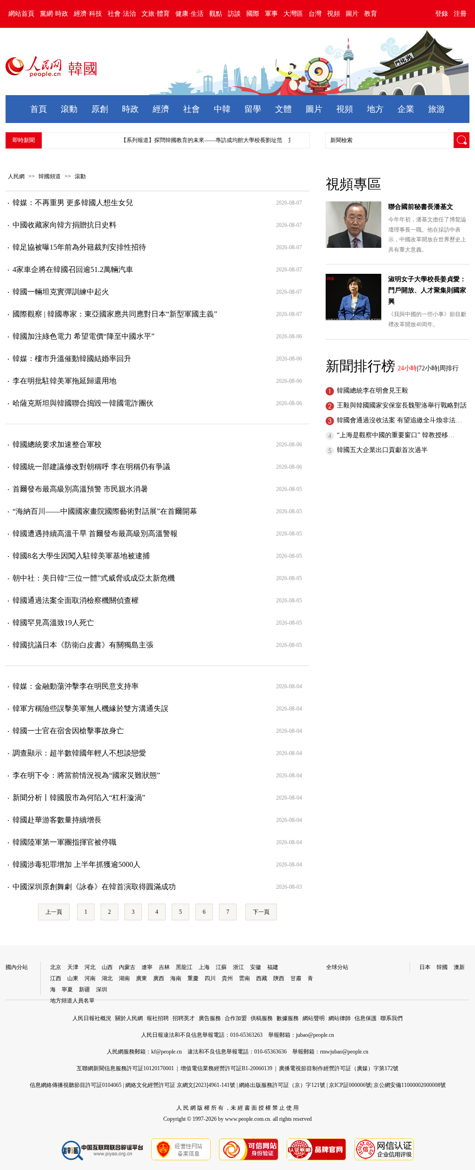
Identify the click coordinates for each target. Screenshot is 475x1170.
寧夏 (67, 989)
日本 (424, 967)
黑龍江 (184, 967)
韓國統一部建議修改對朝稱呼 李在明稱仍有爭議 (91, 467)
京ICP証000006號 (350, 1085)
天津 (72, 967)
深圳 (101, 989)
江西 (55, 978)
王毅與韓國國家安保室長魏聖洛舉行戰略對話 (402, 405)
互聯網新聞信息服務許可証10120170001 (125, 1068)
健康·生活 (189, 13)
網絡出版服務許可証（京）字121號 (282, 1085)
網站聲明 (313, 1018)
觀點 (215, 13)
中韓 (222, 109)
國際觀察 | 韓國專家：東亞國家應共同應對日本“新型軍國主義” (115, 314)
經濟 (161, 109)
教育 (370, 13)
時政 (130, 109)
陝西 (278, 978)
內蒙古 (127, 967)
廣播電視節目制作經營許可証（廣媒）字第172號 (338, 1068)
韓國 (442, 967)
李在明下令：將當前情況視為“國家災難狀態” (86, 775)
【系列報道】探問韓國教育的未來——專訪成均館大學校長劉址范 (194, 140)
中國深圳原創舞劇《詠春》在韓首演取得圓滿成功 (94, 887)
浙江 (238, 967)
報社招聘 (158, 1018)
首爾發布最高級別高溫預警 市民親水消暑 (80, 489)
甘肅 (296, 978)
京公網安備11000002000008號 (409, 1085)
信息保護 (365, 1018)
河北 (90, 967)
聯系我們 (391, 1018)
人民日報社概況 (91, 1018)
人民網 (16, 176)
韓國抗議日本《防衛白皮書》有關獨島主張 (83, 645)
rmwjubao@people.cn (344, 1051)
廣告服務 (210, 1018)
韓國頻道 (50, 176)
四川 (210, 978)
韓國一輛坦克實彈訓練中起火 (61, 292)
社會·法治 (122, 13)
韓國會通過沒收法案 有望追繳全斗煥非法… (399, 420)
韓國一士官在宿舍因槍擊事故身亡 (68, 731)
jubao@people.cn (315, 1035)
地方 (375, 109)
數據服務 (287, 1018)
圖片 (352, 13)
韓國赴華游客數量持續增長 (57, 820)
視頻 (333, 13)
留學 (252, 109)
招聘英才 (184, 1018)
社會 (191, 109)
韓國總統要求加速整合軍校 (57, 444)
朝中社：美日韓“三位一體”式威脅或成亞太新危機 (94, 578)
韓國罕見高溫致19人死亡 (53, 623)
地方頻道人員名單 (72, 1000)
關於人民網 (129, 1018)
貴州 (227, 978)
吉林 (164, 967)
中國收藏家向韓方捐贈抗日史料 (64, 225)
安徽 (255, 967)
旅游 (436, 109)
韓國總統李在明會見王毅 (372, 390)
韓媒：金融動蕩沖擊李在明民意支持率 (76, 686)
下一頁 (261, 912)
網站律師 (339, 1018)
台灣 (314, 13)
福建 (272, 967)
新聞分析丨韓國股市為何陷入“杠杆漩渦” (79, 798)
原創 (99, 109)
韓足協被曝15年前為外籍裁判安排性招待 (79, 247)
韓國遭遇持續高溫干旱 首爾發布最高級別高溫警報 (95, 533)
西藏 (261, 978)
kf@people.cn (166, 1051)
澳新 (459, 967)
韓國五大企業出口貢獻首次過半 (382, 449)
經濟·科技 (88, 13)
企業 (406, 109)
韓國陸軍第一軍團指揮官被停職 (64, 842)
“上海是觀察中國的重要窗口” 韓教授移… (396, 435)
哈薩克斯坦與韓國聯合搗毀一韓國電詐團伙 (83, 403)
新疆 (84, 989)
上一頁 (53, 912)
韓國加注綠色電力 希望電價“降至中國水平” (83, 336)
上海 (204, 967)
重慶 (193, 978)
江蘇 (221, 967)
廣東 (141, 978)
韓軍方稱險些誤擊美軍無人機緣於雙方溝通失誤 (90, 708)
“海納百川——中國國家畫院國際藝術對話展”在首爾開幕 (105, 511)
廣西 (158, 978)
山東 (72, 978)
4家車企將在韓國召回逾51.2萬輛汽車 (73, 269)
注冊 (460, 13)
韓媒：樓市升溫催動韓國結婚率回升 (72, 358)
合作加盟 (236, 1018)
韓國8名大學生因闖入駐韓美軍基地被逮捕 (81, 556)
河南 (90, 978)
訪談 (234, 13)
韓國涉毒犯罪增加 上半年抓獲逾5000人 (77, 864)
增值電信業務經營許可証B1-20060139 (226, 1068)
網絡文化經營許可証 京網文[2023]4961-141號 (180, 1085)
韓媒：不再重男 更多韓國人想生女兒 (73, 203)
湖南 (124, 978)
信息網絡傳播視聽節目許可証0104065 (76, 1085)
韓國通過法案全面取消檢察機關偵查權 (76, 600)
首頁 (38, 109)
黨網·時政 (54, 13)
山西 (107, 967)
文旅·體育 (155, 13)
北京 (55, 967)
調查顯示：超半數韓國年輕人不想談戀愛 (79, 753)
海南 (175, 978)
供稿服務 (261, 1018)
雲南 (244, 978)
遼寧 (147, 967)
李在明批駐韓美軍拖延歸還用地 (64, 381)
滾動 (69, 109)
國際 (252, 13)
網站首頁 (21, 13)
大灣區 (293, 13)
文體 (283, 109)
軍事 (271, 13)
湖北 (107, 978)
